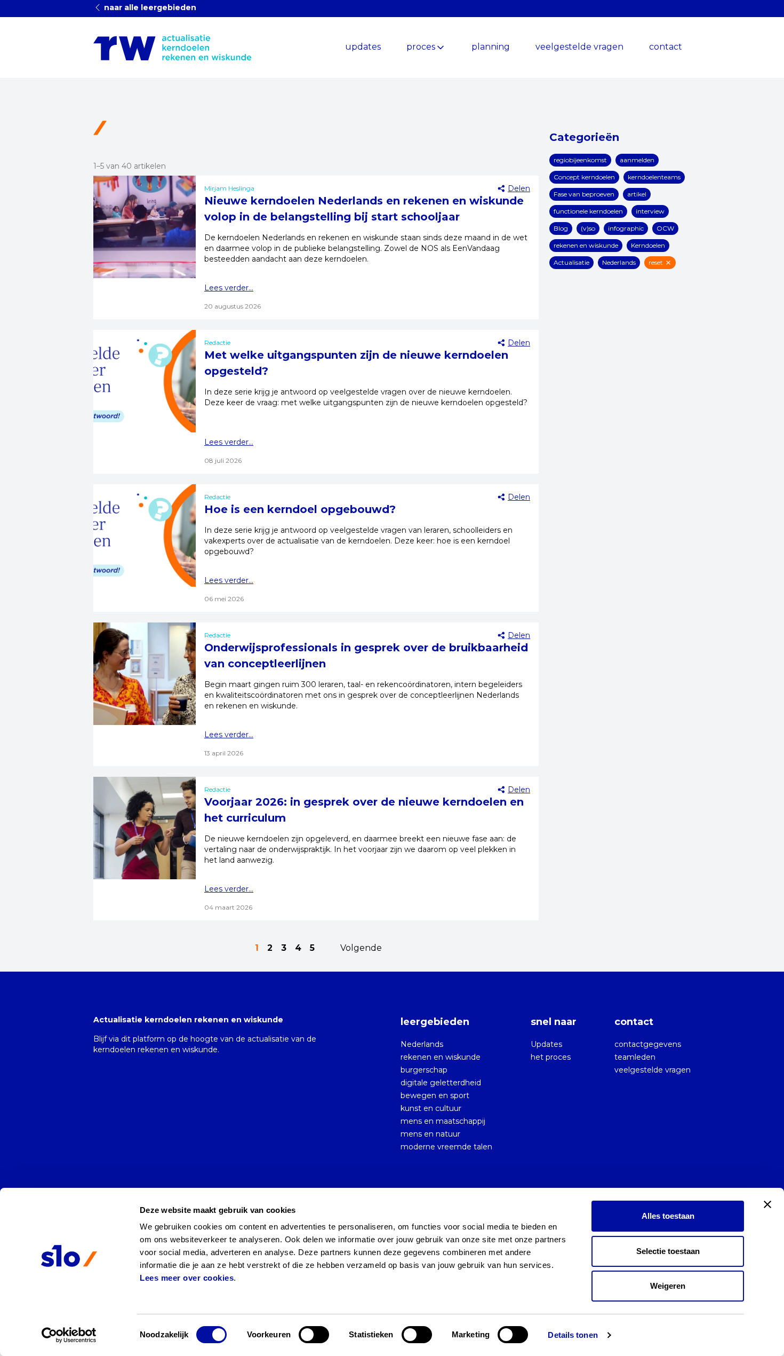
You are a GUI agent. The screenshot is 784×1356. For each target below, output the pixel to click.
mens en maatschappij (443, 1121)
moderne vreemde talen (446, 1147)
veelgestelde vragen (579, 47)
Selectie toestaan (668, 1251)
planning (490, 47)
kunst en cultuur (431, 1108)
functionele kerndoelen (588, 211)
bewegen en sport (435, 1095)
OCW (665, 228)
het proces (551, 1057)
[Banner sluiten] (767, 1204)
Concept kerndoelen (584, 177)
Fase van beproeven (584, 194)
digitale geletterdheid (441, 1082)
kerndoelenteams (654, 177)
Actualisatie (571, 262)
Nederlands (619, 262)
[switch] (314, 1334)
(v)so (588, 228)
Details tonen (572, 1334)
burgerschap (424, 1070)
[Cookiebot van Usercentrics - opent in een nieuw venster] (69, 1335)
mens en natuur (430, 1134)
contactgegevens (647, 1044)
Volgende (361, 948)
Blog (561, 228)
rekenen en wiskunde (586, 245)
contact (665, 47)
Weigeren (667, 1285)
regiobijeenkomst (580, 160)
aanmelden (637, 160)
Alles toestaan (668, 1215)
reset (656, 262)
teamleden (634, 1057)
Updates (546, 1044)
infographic (626, 228)
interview (650, 211)
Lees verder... (228, 288)
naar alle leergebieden (149, 7)
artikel (636, 194)
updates (363, 47)
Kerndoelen (648, 245)
